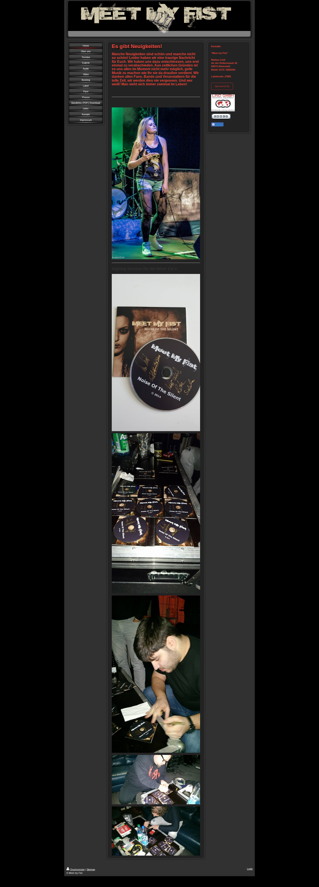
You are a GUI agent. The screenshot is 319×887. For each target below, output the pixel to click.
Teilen (219, 124)
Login (250, 869)
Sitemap (91, 869)
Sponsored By (222, 86)
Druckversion (77, 869)
